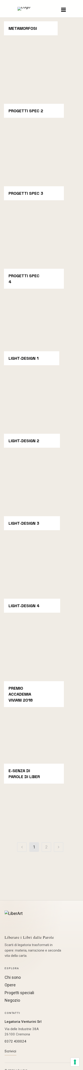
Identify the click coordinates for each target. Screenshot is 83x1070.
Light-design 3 (24, 523)
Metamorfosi (23, 28)
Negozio (12, 1000)
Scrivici (10, 1051)
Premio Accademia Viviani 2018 (21, 694)
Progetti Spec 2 (26, 110)
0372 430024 (15, 1041)
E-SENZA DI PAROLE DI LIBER (24, 773)
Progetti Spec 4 (24, 278)
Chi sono (13, 977)
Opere (10, 984)
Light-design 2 (24, 440)
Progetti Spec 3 (26, 193)
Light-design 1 (24, 358)
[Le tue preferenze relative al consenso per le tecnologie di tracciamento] (75, 1062)
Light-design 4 (24, 605)
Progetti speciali (19, 992)
